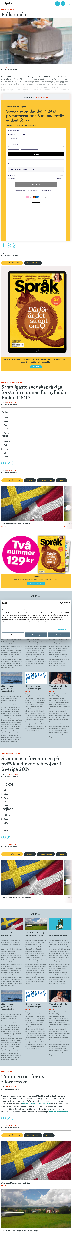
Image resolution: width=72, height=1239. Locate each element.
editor (9, 67)
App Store (36, 366)
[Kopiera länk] (14, 245)
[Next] (68, 508)
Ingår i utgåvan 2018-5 (12, 480)
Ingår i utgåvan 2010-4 (12, 263)
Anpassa (35, 635)
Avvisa (13, 635)
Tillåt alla (59, 635)
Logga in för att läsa (42, 97)
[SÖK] (68, 3)
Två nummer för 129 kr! (36, 583)
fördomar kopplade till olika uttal (36, 1104)
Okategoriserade (7, 9)
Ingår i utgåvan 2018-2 (12, 854)
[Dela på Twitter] (9, 245)
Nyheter (61, 480)
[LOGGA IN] (63, 3)
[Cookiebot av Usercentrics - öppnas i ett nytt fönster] (61, 603)
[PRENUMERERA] (57, 3)
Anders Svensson (13, 403)
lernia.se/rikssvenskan (58, 1112)
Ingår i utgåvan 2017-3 (12, 1135)
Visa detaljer (62, 629)
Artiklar (4, 382)
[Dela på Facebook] (3, 245)
